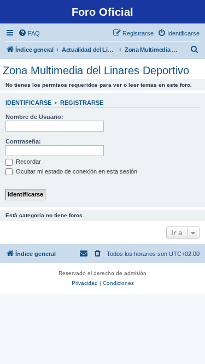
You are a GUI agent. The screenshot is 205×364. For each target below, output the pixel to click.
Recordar (27, 161)
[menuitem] (29, 33)
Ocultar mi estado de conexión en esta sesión (75, 171)
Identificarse (28, 102)
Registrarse (81, 102)
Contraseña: (23, 141)
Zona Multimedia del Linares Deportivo (96, 70)
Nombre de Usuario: (34, 117)
